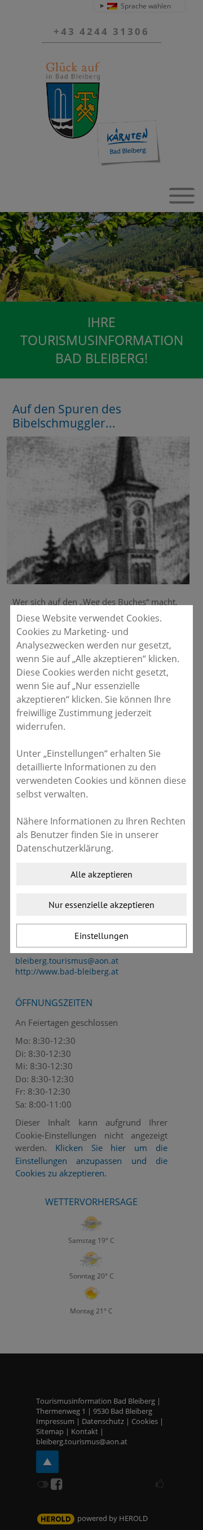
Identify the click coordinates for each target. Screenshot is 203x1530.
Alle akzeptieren (101, 874)
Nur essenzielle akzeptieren (101, 904)
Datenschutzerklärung (63, 848)
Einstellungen (101, 935)
